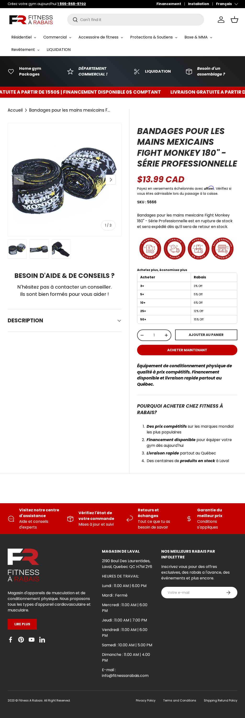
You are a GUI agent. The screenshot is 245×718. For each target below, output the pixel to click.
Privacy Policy (146, 700)
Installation (198, 3)
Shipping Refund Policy (220, 700)
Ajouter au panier (206, 334)
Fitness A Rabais (31, 700)
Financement (168, 3)
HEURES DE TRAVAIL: (120, 576)
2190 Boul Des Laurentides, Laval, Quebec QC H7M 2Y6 (127, 563)
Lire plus (22, 624)
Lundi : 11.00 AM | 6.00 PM (124, 585)
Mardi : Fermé (115, 595)
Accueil (15, 110)
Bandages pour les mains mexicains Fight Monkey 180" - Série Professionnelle (70, 110)
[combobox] (135, 20)
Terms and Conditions (179, 700)
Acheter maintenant (187, 350)
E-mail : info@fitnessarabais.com (125, 672)
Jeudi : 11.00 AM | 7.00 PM (124, 620)
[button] (234, 19)
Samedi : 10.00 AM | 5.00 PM (127, 645)
